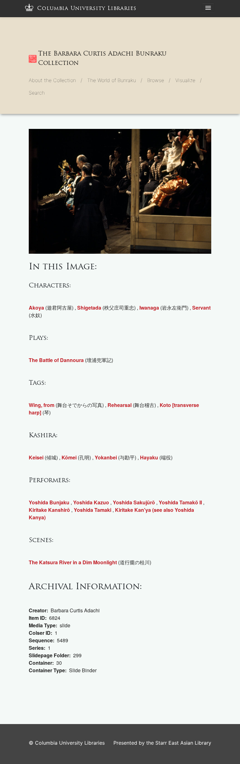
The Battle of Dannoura (56, 360)
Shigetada (89, 307)
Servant (201, 307)
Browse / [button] (158, 80)
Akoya (36, 307)
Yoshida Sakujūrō (134, 502)
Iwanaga (149, 307)
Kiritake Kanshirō (49, 509)
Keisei (36, 457)
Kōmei (69, 457)
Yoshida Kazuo (91, 502)
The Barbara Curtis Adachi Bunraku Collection (102, 58)
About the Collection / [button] (55, 80)
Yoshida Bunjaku (49, 502)
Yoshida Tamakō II (180, 502)
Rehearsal (120, 405)
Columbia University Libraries (87, 8)
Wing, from (41, 405)
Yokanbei (106, 457)
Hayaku (149, 457)
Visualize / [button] (188, 80)
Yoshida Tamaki (92, 509)
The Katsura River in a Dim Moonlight (73, 562)
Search (37, 93)
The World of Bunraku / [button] (114, 80)
